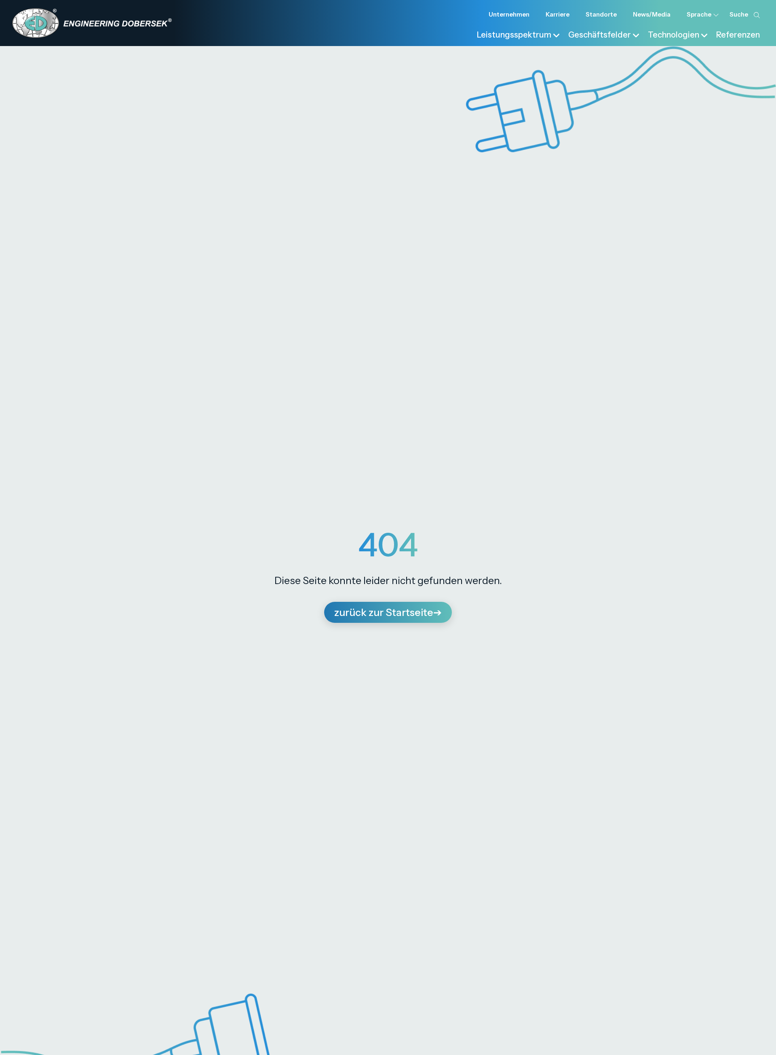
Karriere (557, 14)
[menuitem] (518, 33)
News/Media (652, 14)
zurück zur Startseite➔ (388, 612)
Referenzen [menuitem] (738, 35)
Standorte (601, 14)
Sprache (699, 14)
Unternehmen (509, 14)
